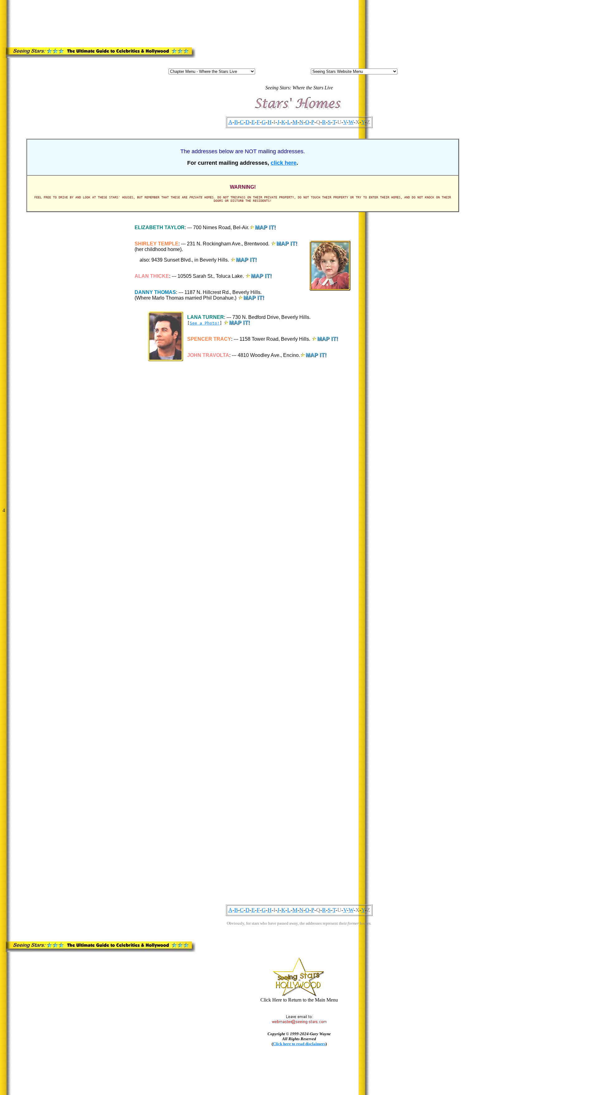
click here (284, 163)
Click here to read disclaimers (299, 1043)
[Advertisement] (140, 17)
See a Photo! (205, 323)
